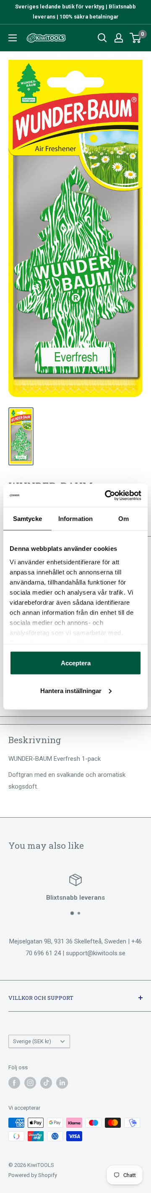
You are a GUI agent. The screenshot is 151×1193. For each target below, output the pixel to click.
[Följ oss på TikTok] (46, 1083)
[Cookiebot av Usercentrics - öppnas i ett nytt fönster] (106, 495)
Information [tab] (75, 518)
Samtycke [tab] (27, 518)
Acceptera (76, 663)
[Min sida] (119, 38)
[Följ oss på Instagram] (30, 1083)
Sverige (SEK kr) (32, 1041)
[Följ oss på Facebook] (14, 1083)
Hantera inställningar (71, 690)
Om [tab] (123, 518)
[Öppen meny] (12, 38)
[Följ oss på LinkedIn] (62, 1083)
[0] (135, 38)
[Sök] (102, 38)
